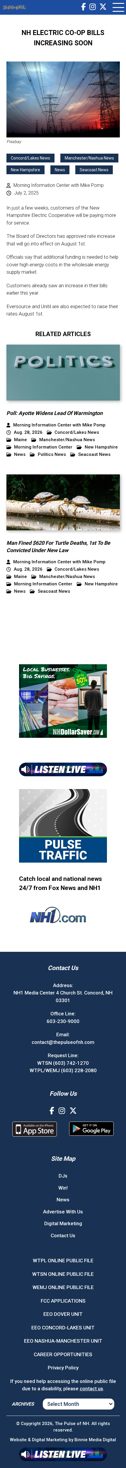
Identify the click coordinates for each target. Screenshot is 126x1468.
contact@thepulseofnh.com (63, 1042)
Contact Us (63, 1235)
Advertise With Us (63, 1212)
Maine (20, 440)
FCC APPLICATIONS (63, 1301)
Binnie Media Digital (95, 1439)
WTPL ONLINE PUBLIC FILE (63, 1260)
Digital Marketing (63, 1223)
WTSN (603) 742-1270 (63, 1063)
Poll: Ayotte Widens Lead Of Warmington (54, 413)
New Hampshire (25, 169)
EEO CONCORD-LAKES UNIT (63, 1328)
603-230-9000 (63, 1021)
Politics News (52, 454)
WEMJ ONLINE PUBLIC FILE (63, 1287)
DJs (63, 1176)
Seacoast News (94, 169)
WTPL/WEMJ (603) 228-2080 (63, 1070)
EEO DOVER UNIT (63, 1314)
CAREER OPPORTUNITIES (63, 1354)
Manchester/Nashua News (89, 158)
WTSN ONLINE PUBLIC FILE (63, 1274)
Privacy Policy (63, 1368)
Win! (63, 1188)
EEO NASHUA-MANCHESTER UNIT (63, 1341)
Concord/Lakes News (30, 158)
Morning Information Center (43, 447)
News (60, 169)
